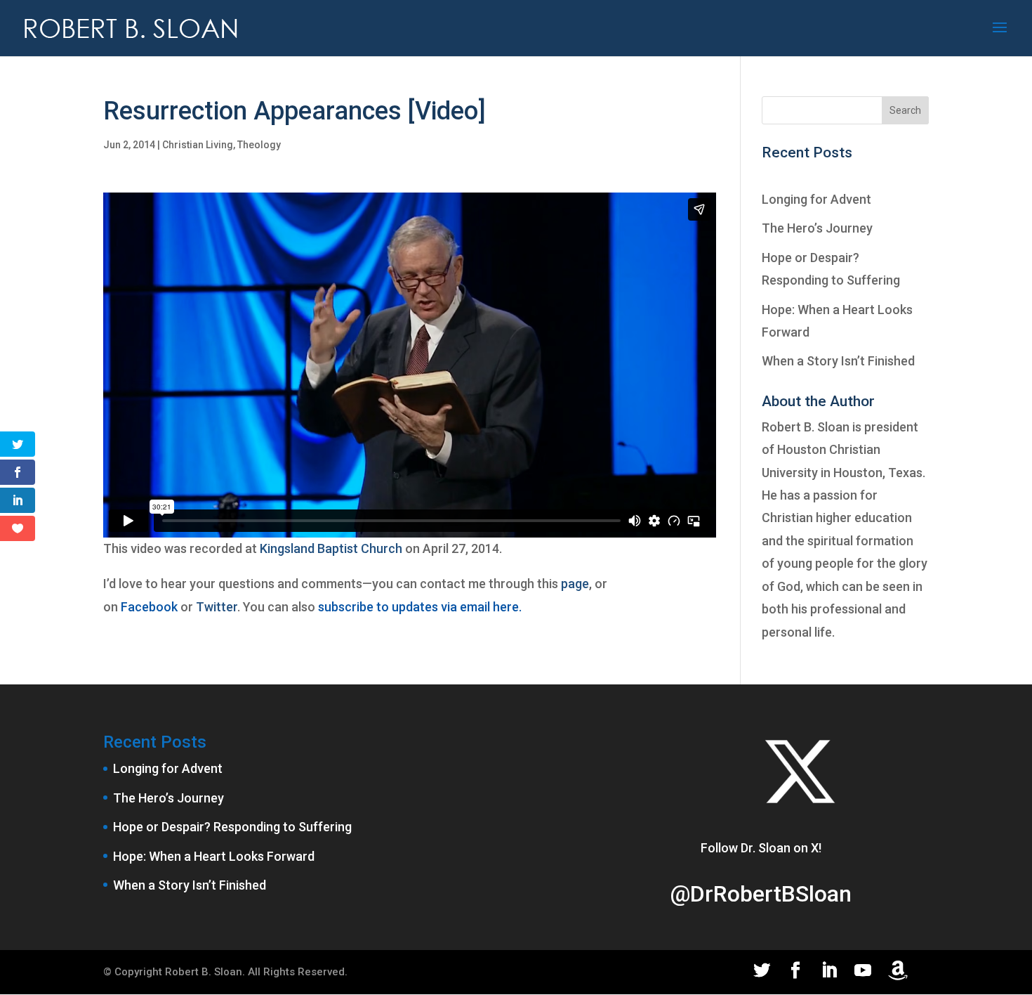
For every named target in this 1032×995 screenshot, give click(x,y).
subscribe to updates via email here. (420, 606)
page (575, 583)
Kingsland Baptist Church (331, 548)
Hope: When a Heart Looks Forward (214, 856)
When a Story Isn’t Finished (838, 360)
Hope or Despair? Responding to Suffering (232, 826)
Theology (259, 144)
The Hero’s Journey (817, 228)
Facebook (149, 606)
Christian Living (197, 144)
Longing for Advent (816, 199)
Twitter (216, 606)
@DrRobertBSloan (761, 893)
